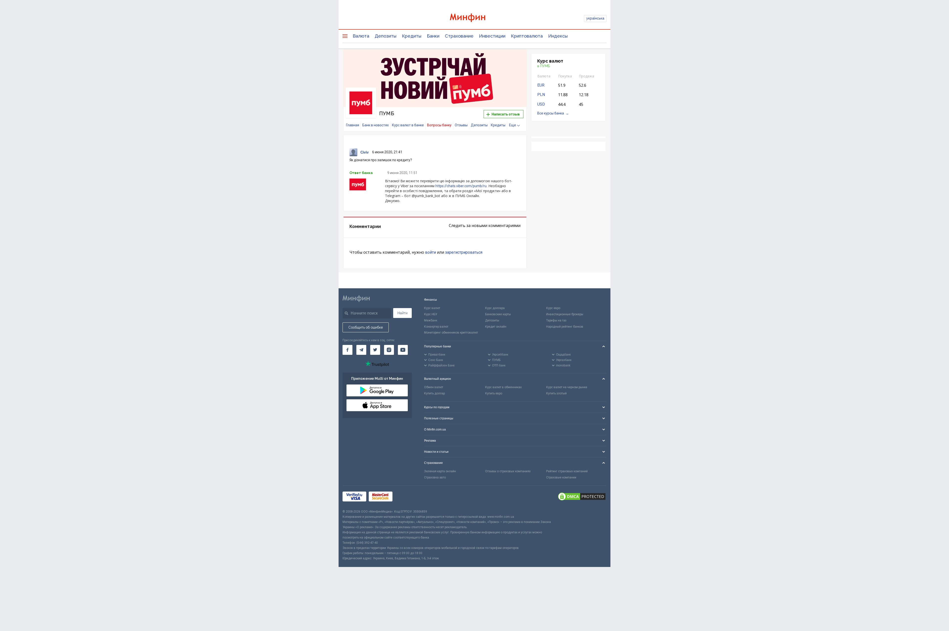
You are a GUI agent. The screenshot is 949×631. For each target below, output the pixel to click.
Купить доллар (434, 393)
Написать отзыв (505, 114)
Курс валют (432, 308)
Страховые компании (561, 477)
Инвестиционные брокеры (564, 314)
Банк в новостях (375, 125)
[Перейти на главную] (474, 18)
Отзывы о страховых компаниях (508, 471)
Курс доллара (495, 308)
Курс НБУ (430, 314)
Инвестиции (492, 36)
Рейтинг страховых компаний (567, 471)
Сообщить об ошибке (365, 327)
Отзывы (461, 125)
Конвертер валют (436, 326)
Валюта (361, 36)
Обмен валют (433, 387)
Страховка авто (435, 477)
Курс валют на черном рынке (566, 387)
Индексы (558, 36)
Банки (433, 36)
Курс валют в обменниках (503, 387)
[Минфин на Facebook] (347, 350)
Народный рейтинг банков (564, 326)
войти (430, 252)
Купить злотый (556, 393)
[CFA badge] (406, 497)
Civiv (364, 152)
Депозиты (385, 36)
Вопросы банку (439, 125)
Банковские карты (498, 314)
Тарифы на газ (556, 320)
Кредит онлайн (495, 326)
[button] (516, 59)
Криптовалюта (527, 36)
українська (595, 18)
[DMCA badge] (581, 497)
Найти (402, 313)
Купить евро (493, 393)
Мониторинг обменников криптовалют (451, 332)
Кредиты (411, 36)
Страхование (459, 36)
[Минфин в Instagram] (389, 350)
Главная (352, 125)
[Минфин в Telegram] (361, 350)
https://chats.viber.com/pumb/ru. (461, 186)
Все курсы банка (550, 113)
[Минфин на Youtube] (403, 350)
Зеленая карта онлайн (440, 471)
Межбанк (430, 320)
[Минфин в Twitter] (375, 350)
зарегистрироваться (463, 252)
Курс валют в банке (408, 125)
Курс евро (553, 308)
